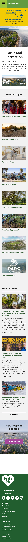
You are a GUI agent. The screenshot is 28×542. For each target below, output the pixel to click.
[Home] (13, 3)
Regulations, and (6, 536)
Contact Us (6, 521)
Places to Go (6, 506)
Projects (4, 516)
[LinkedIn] (17, 498)
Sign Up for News (6, 493)
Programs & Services (8, 511)
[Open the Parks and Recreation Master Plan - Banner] (14, 80)
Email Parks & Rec (7, 530)
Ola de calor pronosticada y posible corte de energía (14, 17)
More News (14, 414)
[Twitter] (12, 498)
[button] (3, 4)
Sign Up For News (14, 442)
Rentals (4, 514)
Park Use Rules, (6, 534)
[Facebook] (3, 498)
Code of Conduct (6, 538)
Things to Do (6, 508)
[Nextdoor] (21, 498)
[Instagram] (8, 498)
